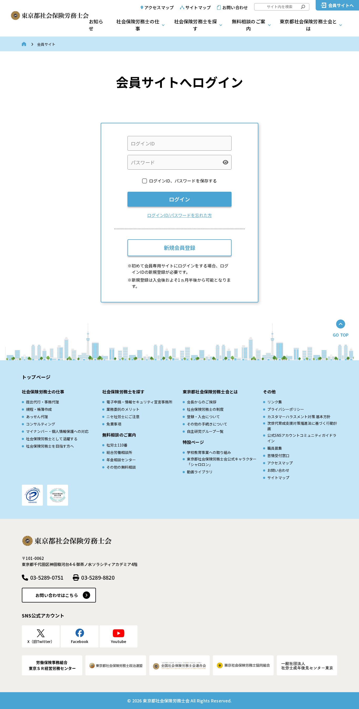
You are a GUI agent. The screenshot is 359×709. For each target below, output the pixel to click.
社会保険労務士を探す (195, 25)
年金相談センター (121, 459)
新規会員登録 (179, 247)
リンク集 (274, 401)
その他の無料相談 (121, 467)
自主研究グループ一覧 (205, 431)
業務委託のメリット (123, 409)
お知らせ (96, 25)
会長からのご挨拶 (201, 401)
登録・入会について (203, 416)
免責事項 (113, 424)
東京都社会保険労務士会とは (308, 25)
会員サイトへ (341, 5)
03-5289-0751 (46, 577)
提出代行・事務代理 (42, 401)
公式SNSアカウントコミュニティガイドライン (301, 438)
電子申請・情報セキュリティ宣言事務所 (139, 401)
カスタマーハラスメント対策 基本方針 (299, 416)
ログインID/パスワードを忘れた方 (179, 215)
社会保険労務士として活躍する (52, 438)
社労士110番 (116, 445)
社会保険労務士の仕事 (137, 25)
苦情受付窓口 (278, 455)
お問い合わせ (235, 7)
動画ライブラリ (200, 471)
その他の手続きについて (207, 424)
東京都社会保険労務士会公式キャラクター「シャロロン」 (222, 461)
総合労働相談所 (119, 452)
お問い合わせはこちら (56, 595)
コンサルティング (40, 424)
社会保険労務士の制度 (205, 409)
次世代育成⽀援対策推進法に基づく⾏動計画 (302, 426)
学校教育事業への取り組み (209, 452)
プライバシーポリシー (285, 409)
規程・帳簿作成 (39, 409)
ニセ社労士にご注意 (123, 416)
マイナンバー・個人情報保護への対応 (57, 431)
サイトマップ (198, 7)
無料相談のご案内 (248, 25)
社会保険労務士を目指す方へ (50, 446)
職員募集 (274, 448)
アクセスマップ (159, 7)
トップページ (36, 376)
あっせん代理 (37, 416)
